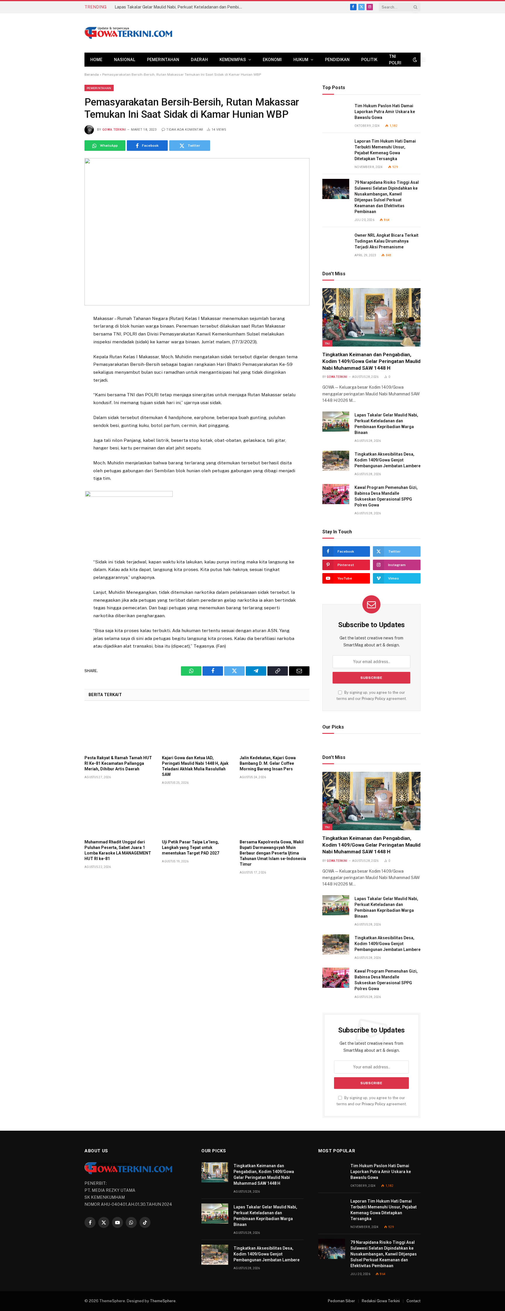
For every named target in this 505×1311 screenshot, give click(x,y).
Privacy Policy (373, 698)
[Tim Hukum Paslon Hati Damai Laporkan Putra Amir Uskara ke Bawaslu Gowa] (335, 112)
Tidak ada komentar (184, 130)
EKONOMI (272, 59)
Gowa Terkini (114, 130)
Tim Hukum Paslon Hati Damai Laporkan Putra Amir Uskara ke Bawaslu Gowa (384, 111)
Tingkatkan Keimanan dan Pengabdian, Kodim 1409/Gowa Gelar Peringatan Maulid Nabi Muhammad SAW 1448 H (371, 361)
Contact (414, 1301)
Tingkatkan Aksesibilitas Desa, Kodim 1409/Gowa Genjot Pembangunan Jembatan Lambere (387, 460)
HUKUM (300, 59)
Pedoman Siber (341, 1301)
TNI (327, 343)
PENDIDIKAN (337, 59)
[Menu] (423, 59)
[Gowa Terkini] (128, 33)
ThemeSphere (163, 1301)
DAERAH (199, 59)
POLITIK (369, 59)
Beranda (91, 74)
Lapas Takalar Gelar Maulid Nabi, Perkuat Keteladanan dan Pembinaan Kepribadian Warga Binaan (180, 7)
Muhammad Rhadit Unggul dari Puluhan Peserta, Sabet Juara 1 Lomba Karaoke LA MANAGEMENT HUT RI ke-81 (117, 850)
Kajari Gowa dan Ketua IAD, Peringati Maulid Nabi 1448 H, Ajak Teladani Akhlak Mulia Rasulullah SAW (195, 766)
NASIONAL (124, 59)
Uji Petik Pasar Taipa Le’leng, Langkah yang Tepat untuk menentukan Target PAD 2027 (190, 847)
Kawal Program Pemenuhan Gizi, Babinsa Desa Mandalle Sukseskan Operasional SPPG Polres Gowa (386, 496)
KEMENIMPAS (232, 59)
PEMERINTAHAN (163, 59)
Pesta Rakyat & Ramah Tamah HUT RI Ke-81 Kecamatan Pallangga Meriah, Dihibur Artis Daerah (118, 763)
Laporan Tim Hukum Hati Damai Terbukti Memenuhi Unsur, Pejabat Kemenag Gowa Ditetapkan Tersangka (385, 150)
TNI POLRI (395, 59)
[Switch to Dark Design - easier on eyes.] (414, 59)
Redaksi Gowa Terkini (381, 1301)
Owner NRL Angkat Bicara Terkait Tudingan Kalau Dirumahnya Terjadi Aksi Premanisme (386, 241)
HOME (96, 59)
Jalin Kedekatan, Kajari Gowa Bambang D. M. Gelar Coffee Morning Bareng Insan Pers (268, 763)
